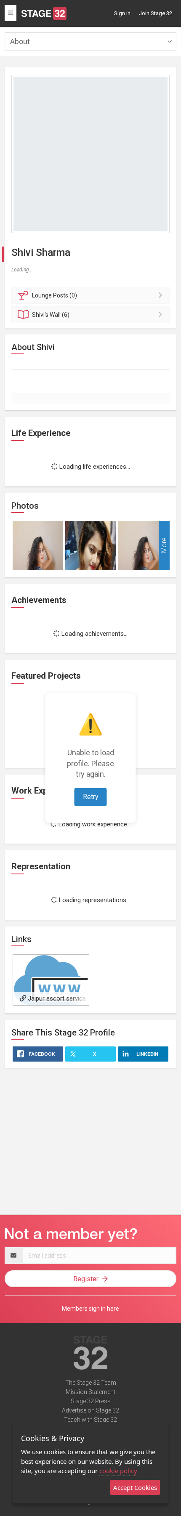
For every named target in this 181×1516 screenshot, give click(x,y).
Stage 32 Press (91, 1401)
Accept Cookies (135, 1487)
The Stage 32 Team (90, 1382)
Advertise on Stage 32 (90, 1410)
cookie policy (118, 1470)
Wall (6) (50, 314)
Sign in (122, 13)
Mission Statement (90, 1392)
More (164, 545)
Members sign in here (90, 1308)
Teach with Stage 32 (90, 1419)
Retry (90, 797)
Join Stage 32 (155, 13)
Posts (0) (54, 295)
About (20, 41)
